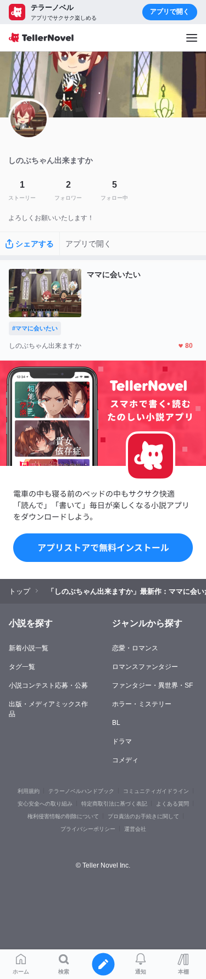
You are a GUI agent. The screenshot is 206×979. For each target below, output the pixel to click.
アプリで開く (170, 11)
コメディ (125, 760)
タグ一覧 (22, 667)
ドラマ (122, 741)
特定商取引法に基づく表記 (114, 804)
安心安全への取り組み (45, 804)
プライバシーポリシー (87, 829)
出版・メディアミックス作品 (48, 709)
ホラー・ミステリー (141, 704)
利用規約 (29, 791)
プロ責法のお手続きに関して (143, 816)
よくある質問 (172, 804)
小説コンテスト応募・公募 (48, 685)
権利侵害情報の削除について (63, 816)
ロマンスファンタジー (145, 667)
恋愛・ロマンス (135, 648)
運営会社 (135, 829)
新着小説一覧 (28, 648)
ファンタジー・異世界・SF (152, 685)
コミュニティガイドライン (156, 791)
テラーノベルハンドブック (81, 791)
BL (116, 723)
